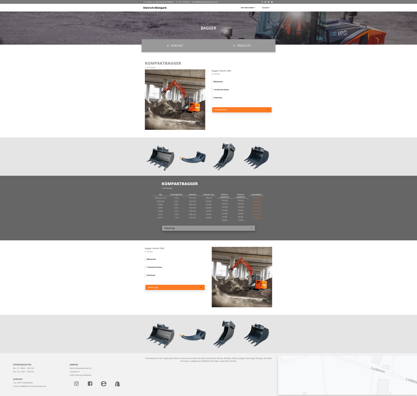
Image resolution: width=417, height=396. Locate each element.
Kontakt (265, 8)
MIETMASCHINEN (247, 8)
